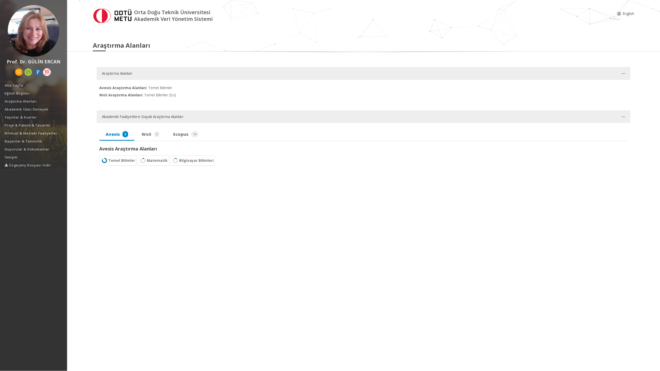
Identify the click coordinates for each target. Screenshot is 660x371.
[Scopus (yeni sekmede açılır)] (19, 72)
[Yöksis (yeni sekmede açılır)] (47, 72)
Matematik (157, 160)
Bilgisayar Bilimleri (196, 160)
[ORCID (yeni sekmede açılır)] (28, 72)
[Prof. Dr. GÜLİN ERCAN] (33, 31)
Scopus (184, 134)
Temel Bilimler (121, 160)
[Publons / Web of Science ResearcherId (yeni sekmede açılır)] (38, 72)
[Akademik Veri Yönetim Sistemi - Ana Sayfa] (113, 15)
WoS (150, 134)
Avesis (116, 134)
